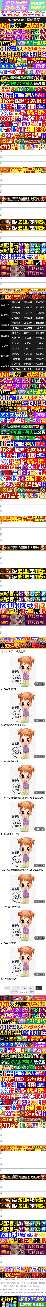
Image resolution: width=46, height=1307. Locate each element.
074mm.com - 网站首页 (24, 19)
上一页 (16, 988)
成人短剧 (40, 364)
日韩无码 (40, 369)
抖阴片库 (5, 356)
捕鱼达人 (16, 333)
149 (31, 988)
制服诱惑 (40, 359)
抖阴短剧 (28, 369)
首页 (7, 988)
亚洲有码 (16, 307)
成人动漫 (40, 307)
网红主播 (28, 302)
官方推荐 (5, 336)
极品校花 (16, 369)
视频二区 (5, 315)
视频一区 (5, 305)
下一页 (14, 992)
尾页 (32, 992)
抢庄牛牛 (28, 333)
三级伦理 (16, 313)
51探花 (40, 343)
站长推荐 (5, 325)
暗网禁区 (16, 359)
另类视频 (40, 318)
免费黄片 (40, 354)
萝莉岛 (40, 348)
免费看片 (5, 366)
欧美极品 (28, 307)
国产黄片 (16, 354)
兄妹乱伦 (28, 364)
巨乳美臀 (40, 313)
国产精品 (16, 302)
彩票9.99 (16, 338)
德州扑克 (40, 333)
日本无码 (40, 302)
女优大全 (28, 348)
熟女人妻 (28, 354)
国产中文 (16, 364)
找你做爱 (40, 323)
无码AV (5, 346)
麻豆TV (28, 343)
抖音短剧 (16, 343)
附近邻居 (16, 323)
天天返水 (40, 338)
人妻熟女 (16, 318)
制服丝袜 (28, 318)
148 (24, 988)
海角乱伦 (28, 359)
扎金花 (28, 338)
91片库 (16, 348)
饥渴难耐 (28, 323)
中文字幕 (28, 313)
